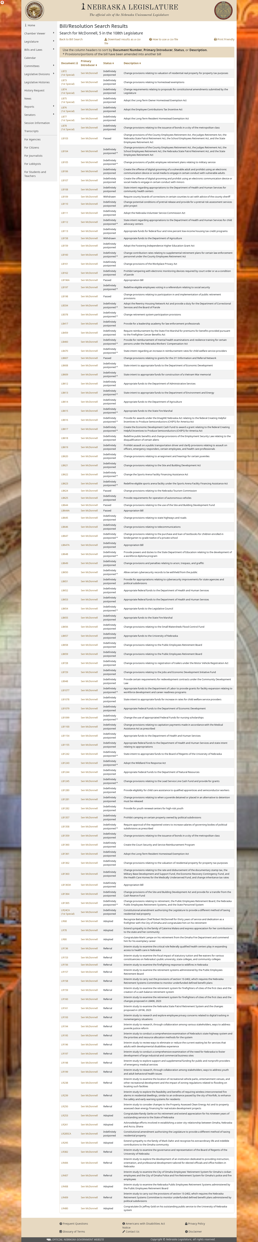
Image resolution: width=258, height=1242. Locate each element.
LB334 (64, 305)
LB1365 (65, 903)
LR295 (64, 1142)
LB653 (64, 599)
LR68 (64, 921)
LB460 (64, 341)
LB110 (64, 203)
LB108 (64, 189)
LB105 (64, 162)
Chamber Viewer (34, 33)
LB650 (64, 572)
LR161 (64, 1008)
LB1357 (65, 817)
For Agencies (32, 139)
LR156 (64, 964)
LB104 (64, 151)
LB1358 (65, 826)
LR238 (64, 1082)
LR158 (64, 981)
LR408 (64, 1186)
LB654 (64, 608)
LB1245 (65, 781)
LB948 (64, 681)
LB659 (64, 654)
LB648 (64, 554)
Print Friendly (225, 39)
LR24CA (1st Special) (67, 912)
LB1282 (65, 808)
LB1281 (65, 799)
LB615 (64, 410)
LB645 (64, 517)
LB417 (64, 323)
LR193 (64, 1017)
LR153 (64, 957)
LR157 (64, 972)
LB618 (64, 438)
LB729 (64, 672)
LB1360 (65, 844)
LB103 (64, 138)
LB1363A (66, 884)
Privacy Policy (196, 1223)
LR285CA (66, 1133)
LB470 (64, 351)
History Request (34, 90)
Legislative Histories (37, 82)
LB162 (64, 273)
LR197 (64, 1053)
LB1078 (65, 699)
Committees (31, 66)
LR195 (64, 1035)
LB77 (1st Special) (67, 118)
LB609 (64, 374)
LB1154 (65, 735)
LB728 (64, 663)
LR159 (64, 990)
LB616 (64, 420)
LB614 (64, 401)
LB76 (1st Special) (67, 109)
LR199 (64, 1071)
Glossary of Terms (73, 1231)
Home (31, 25)
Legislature (31, 41)
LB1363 (65, 873)
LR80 (64, 939)
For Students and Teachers (35, 174)
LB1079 (65, 708)
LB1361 (65, 853)
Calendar (30, 58)
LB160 (64, 254)
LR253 (64, 1115)
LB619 (64, 447)
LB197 (64, 287)
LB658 (64, 645)
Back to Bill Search (71, 39)
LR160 (64, 999)
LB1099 (65, 717)
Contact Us (132, 1231)
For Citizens (31, 147)
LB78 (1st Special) (67, 127)
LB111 (64, 213)
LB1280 (65, 790)
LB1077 (65, 690)
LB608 (64, 365)
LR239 (64, 1095)
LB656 (64, 626)
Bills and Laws (33, 49)
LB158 (64, 238)
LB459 (64, 332)
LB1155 (65, 744)
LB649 (64, 563)
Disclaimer (195, 1231)
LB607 (64, 358)
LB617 (64, 429)
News (27, 98)
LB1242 (65, 754)
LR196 (64, 1044)
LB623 (64, 483)
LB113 (64, 231)
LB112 (64, 222)
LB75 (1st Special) (67, 100)
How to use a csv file (165, 39)
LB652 (64, 590)
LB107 (64, 180)
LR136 (64, 948)
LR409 (64, 1197)
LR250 (64, 1106)
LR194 (64, 1026)
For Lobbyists (32, 164)
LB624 (64, 490)
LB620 (64, 456)
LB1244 (65, 772)
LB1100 (65, 726)
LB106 (64, 171)
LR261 (64, 1124)
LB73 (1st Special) (67, 82)
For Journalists (33, 155)
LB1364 (65, 894)
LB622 (64, 474)
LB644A (65, 510)
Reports (29, 106)
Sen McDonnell (89, 73)
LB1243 (65, 763)
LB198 (64, 296)
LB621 (64, 465)
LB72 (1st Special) (67, 73)
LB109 (64, 196)
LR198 (64, 1062)
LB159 (64, 245)
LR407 (64, 1175)
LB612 (64, 383)
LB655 (64, 617)
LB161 (64, 263)
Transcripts (31, 131)
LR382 (64, 1151)
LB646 (64, 526)
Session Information (37, 123)
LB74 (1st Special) (67, 91)
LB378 (64, 314)
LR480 (64, 1208)
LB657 (64, 635)
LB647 (64, 536)
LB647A (65, 545)
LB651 (64, 581)
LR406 (64, 1162)
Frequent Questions (75, 1223)
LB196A (65, 280)
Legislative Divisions (37, 74)
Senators (30, 115)
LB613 (64, 392)
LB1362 (65, 863)
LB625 (64, 498)
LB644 (64, 505)
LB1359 (65, 835)
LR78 (64, 930)
